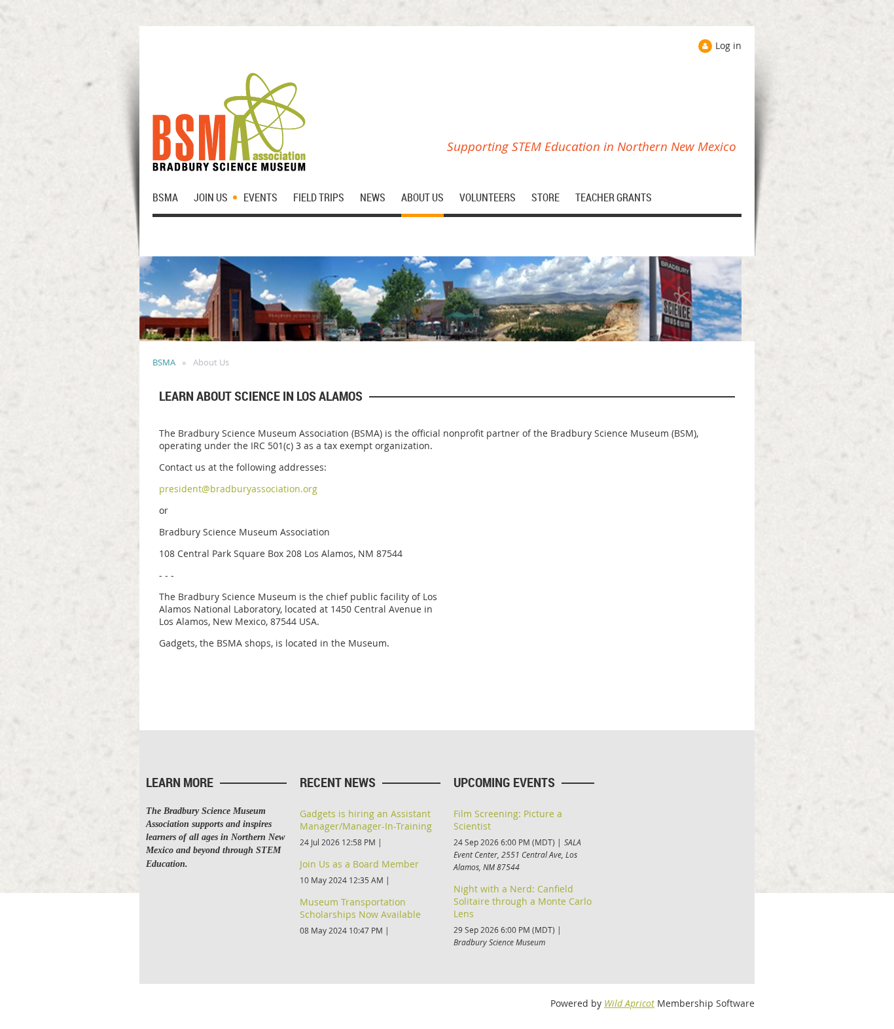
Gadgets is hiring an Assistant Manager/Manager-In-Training (366, 819)
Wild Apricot (629, 1003)
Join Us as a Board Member (359, 864)
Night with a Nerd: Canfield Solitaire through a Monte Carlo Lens (523, 901)
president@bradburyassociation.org (238, 488)
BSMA (163, 362)
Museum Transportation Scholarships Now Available (360, 908)
